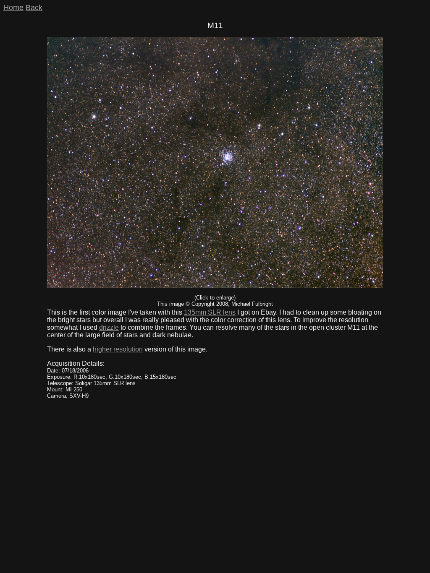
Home (13, 7)
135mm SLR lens (210, 312)
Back (34, 7)
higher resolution (118, 349)
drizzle (109, 327)
